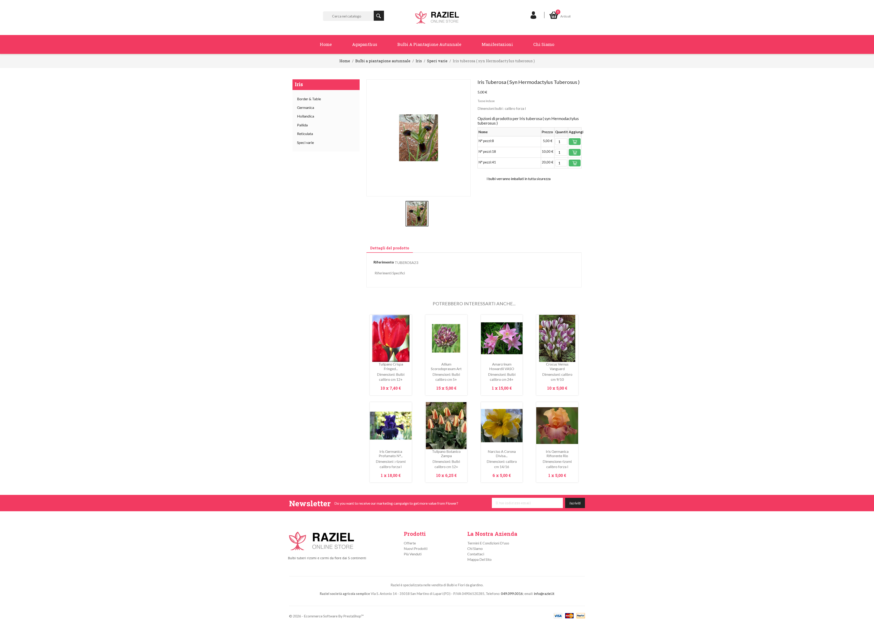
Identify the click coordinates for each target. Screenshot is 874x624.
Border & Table (309, 99)
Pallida (302, 125)
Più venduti (413, 554)
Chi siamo (543, 44)
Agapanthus (364, 44)
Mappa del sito (479, 559)
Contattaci (475, 554)
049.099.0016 (512, 593)
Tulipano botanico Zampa (446, 453)
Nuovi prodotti (415, 548)
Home (326, 44)
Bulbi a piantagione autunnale (429, 44)
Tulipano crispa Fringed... (391, 366)
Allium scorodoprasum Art (446, 366)
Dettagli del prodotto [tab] (389, 248)
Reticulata (305, 133)
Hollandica (305, 116)
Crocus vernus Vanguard (557, 366)
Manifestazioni (497, 44)
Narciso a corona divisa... (502, 453)
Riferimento (383, 262)
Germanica (305, 107)
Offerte (410, 543)
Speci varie (305, 142)
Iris (299, 84)
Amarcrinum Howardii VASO (501, 366)
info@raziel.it (544, 593)
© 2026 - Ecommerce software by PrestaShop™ (326, 616)
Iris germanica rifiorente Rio (557, 453)
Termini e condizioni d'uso (488, 543)
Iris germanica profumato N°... (391, 453)
